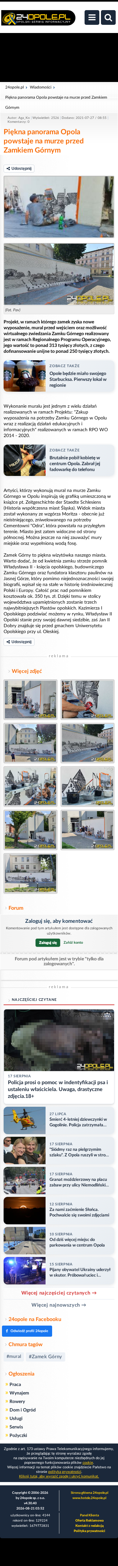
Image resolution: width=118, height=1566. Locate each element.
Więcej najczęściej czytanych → (59, 1293)
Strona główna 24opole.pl (89, 1492)
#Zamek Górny (45, 1356)
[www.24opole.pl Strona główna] (38, 21)
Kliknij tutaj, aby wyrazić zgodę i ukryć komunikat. (59, 1476)
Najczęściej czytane (34, 1000)
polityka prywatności (64, 1472)
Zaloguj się (48, 942)
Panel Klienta (89, 1515)
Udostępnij (21, 168)
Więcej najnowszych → (59, 1305)
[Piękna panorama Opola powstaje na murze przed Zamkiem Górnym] (59, 207)
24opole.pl (14, 87)
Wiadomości (40, 87)
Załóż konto (73, 942)
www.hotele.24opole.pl (89, 1498)
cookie (88, 1462)
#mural (14, 1356)
